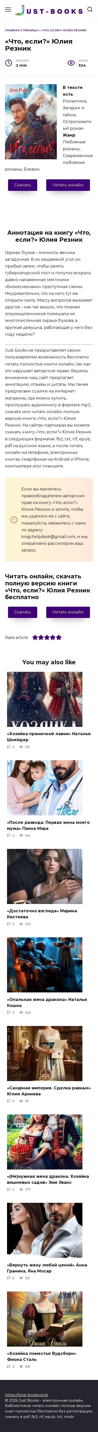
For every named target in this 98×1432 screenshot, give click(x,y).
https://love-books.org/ (26, 1395)
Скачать (22, 185)
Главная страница (21, 30)
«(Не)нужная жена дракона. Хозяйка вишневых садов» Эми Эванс (48, 1179)
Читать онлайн (68, 185)
